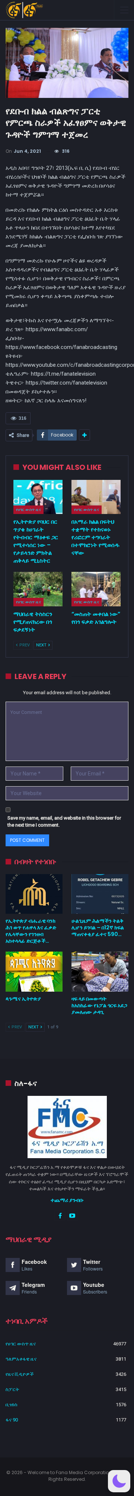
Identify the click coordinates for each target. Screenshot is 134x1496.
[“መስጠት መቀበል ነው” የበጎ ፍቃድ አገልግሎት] (96, 589)
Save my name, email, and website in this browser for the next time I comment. (64, 821)
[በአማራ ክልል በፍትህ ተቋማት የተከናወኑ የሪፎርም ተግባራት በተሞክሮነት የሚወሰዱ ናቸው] (96, 497)
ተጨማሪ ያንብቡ (67, 1200)
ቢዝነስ (11, 1404)
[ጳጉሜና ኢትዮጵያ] (34, 971)
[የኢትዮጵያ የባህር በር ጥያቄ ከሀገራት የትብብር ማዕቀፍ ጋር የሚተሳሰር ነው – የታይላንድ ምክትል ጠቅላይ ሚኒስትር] (38, 497)
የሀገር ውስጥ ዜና (28, 510)
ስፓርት (12, 1389)
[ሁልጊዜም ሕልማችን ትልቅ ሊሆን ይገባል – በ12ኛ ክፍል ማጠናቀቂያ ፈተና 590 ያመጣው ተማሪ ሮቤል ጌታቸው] (99, 894)
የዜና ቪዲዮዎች (20, 1374)
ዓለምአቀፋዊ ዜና (21, 1359)
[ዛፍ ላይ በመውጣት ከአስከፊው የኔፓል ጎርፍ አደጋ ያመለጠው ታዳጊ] (99, 971)
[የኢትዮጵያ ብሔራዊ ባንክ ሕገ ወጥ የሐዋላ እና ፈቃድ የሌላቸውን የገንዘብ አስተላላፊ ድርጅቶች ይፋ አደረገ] (34, 894)
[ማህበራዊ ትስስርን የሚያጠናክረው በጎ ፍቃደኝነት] (38, 589)
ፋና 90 (12, 1420)
